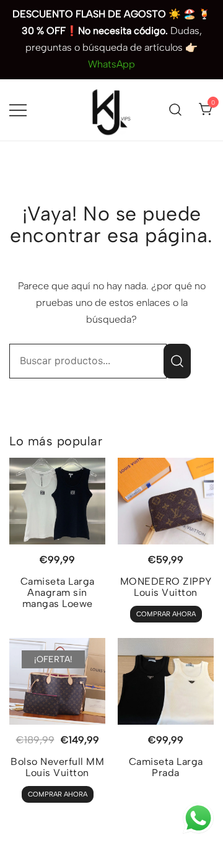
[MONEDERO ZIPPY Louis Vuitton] (166, 501)
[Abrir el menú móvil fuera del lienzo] (18, 110)
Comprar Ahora (166, 614)
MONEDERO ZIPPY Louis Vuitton (166, 586)
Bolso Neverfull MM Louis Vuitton (57, 767)
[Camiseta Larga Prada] (166, 681)
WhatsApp (111, 64)
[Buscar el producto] (177, 361)
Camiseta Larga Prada (166, 767)
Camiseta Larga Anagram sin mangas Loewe (57, 592)
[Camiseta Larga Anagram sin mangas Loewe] (57, 501)
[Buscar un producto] (175, 110)
